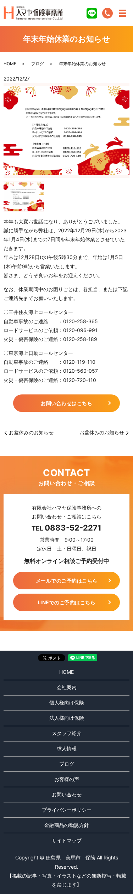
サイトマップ (67, 840)
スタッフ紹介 (67, 733)
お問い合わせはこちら (66, 403)
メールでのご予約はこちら (67, 581)
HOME (10, 63)
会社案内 (67, 687)
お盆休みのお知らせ (31, 432)
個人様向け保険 (66, 702)
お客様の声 (66, 779)
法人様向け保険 (66, 718)
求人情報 (67, 748)
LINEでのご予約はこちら (67, 602)
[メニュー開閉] (122, 13)
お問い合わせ (67, 794)
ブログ (37, 63)
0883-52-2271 (73, 527)
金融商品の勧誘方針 (66, 825)
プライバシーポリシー (67, 810)
